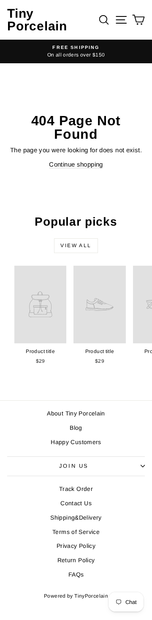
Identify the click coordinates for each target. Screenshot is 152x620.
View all (75, 245)
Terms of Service (76, 531)
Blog (76, 427)
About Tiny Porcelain (76, 413)
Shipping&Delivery (75, 517)
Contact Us (76, 503)
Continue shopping (76, 164)
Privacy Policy (76, 545)
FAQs (76, 574)
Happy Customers (76, 442)
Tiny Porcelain (37, 19)
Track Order (76, 488)
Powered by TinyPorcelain (76, 596)
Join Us (74, 466)
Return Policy (76, 560)
